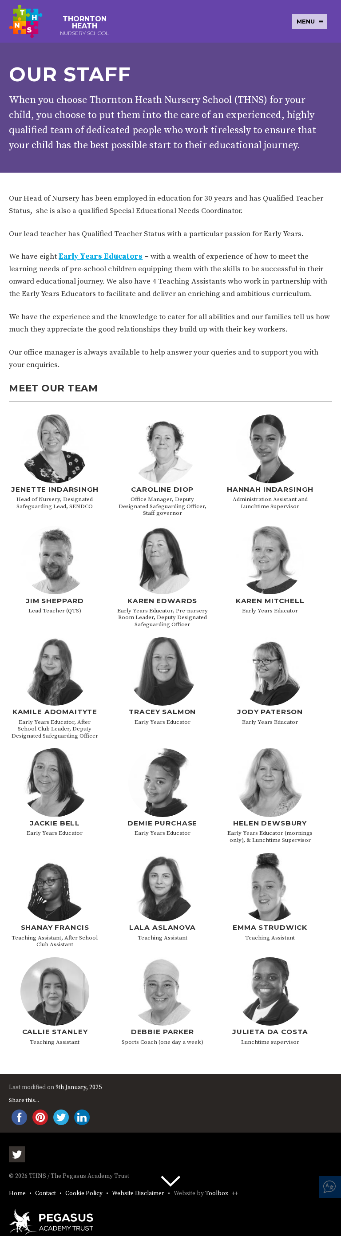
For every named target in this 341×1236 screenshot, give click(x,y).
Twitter (17, 1154)
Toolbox (216, 1193)
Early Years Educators (101, 256)
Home (17, 1193)
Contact (45, 1193)
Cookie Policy (84, 1193)
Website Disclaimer (138, 1193)
